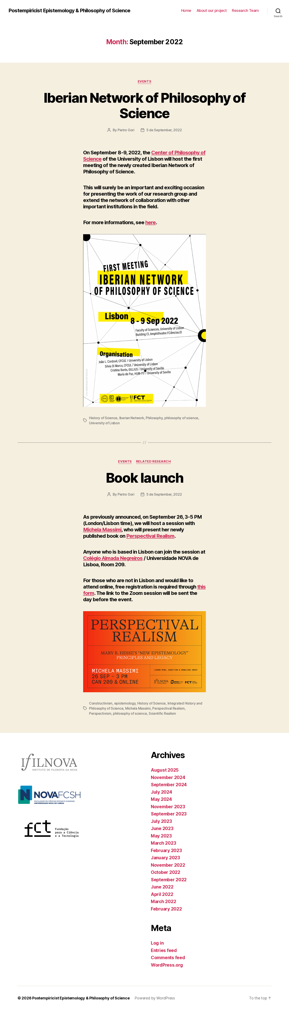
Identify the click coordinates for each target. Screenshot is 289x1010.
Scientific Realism (162, 713)
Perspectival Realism (150, 536)
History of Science (103, 418)
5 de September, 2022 (164, 130)
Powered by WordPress (155, 998)
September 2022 (169, 879)
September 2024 (169, 784)
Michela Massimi (102, 529)
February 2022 (166, 909)
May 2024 (161, 799)
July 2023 (161, 821)
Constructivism (100, 703)
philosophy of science (181, 418)
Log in (157, 943)
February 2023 (166, 850)
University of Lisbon (104, 423)
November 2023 (168, 806)
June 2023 (162, 828)
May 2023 (161, 836)
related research (153, 461)
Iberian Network (131, 418)
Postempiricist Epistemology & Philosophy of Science (69, 10)
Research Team (245, 10)
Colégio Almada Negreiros (113, 558)
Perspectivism (100, 713)
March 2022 (163, 901)
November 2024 (168, 777)
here (150, 222)
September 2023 (169, 814)
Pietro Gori (126, 130)
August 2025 (165, 770)
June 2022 (162, 887)
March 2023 (163, 843)
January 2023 (165, 857)
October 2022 (165, 872)
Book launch (144, 478)
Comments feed (168, 957)
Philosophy (154, 418)
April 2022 (162, 894)
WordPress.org (167, 965)
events (144, 81)
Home (186, 10)
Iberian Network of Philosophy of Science (144, 105)
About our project (212, 10)
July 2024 (161, 792)
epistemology (125, 703)
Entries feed (164, 950)
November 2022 (168, 865)
